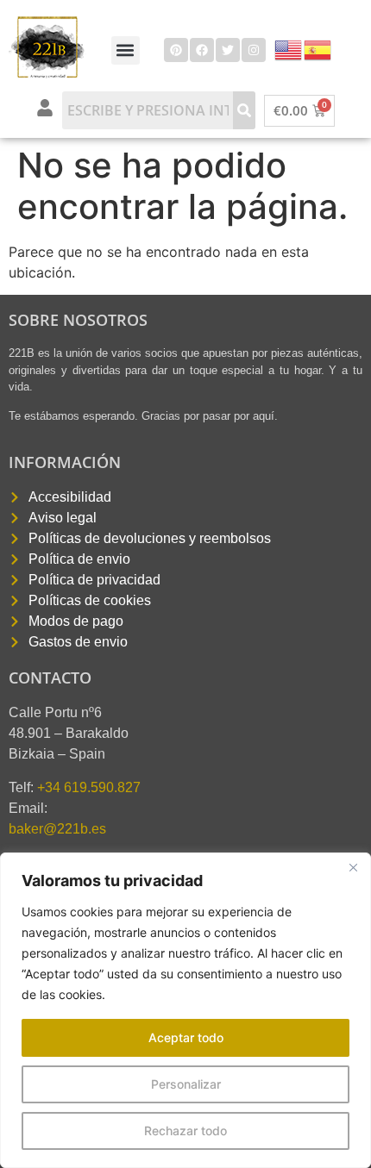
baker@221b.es (57, 828)
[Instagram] (254, 50)
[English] (289, 48)
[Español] (318, 48)
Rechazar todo (185, 1130)
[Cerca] (353, 867)
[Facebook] (202, 50)
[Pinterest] (176, 50)
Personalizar (186, 1084)
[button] (125, 50)
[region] (185, 1010)
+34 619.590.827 (89, 787)
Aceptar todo (185, 1037)
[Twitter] (228, 50)
